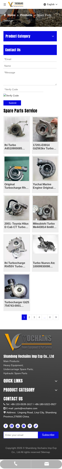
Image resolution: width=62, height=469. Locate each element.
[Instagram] (24, 426)
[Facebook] (5, 426)
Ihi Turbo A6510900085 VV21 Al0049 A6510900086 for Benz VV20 (15, 147)
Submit (12, 103)
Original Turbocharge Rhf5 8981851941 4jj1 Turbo (16, 186)
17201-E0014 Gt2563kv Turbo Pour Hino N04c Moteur (43, 147)
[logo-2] (28, 343)
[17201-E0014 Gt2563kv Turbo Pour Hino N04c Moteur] (45, 129)
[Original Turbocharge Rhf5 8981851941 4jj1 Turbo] (16, 172)
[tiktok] (36, 426)
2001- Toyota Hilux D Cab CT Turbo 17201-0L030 (16, 225)
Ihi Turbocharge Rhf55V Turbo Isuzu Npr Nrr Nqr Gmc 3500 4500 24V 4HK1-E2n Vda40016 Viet (15, 265)
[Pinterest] (30, 426)
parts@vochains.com (25, 408)
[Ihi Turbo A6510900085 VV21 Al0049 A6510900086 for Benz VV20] (16, 129)
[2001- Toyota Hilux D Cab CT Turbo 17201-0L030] (16, 207)
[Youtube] (18, 426)
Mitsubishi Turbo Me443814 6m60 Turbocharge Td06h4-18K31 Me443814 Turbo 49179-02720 (44, 225)
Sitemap (45, 452)
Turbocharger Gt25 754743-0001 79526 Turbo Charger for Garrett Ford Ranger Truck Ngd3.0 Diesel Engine (16, 304)
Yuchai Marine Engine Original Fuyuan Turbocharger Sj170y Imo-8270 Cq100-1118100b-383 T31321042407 (45, 186)
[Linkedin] (11, 426)
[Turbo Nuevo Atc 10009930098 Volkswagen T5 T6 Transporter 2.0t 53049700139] (45, 244)
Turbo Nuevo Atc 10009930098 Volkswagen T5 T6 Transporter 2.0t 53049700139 (45, 265)
